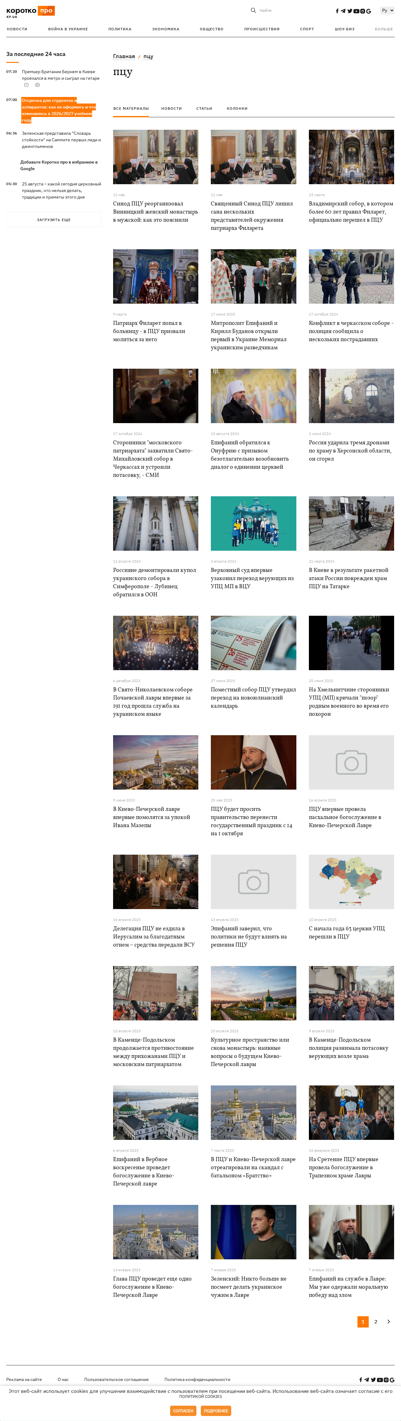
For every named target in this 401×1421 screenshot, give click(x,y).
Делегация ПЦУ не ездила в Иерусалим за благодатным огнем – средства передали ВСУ (154, 937)
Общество (212, 29)
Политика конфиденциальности (197, 1379)
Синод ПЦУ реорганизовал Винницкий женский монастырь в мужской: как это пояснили (155, 212)
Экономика (166, 29)
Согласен (183, 1410)
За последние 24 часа (35, 54)
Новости (17, 29)
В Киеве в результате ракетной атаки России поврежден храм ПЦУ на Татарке (348, 579)
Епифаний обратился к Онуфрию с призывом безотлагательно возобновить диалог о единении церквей (250, 455)
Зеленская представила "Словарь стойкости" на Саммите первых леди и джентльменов (61, 139)
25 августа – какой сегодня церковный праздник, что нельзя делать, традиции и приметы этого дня (61, 190)
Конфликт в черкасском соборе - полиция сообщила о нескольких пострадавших (351, 332)
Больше (384, 29)
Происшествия (262, 29)
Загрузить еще (54, 219)
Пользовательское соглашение (116, 1379)
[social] (337, 10)
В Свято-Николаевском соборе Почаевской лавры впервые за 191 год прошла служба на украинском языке (153, 702)
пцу (148, 56)
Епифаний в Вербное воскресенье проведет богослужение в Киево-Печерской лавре (143, 1172)
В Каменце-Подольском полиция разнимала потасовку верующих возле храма (348, 1048)
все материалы (131, 108)
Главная (124, 56)
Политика (120, 29)
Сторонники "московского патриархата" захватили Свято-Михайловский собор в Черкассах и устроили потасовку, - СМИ (153, 459)
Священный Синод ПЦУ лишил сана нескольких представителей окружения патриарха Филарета (252, 216)
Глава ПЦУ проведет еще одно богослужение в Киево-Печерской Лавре (152, 1287)
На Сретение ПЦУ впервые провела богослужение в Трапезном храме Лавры (343, 1168)
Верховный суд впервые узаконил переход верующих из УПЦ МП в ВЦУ (252, 579)
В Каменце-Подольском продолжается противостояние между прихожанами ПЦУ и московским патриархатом (153, 1052)
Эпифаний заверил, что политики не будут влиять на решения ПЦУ (249, 937)
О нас (63, 1379)
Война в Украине (68, 29)
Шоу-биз (345, 29)
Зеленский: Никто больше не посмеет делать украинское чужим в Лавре (249, 1287)
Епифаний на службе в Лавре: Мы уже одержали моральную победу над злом (348, 1287)
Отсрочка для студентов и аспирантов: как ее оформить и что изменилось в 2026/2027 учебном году (59, 110)
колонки (237, 108)
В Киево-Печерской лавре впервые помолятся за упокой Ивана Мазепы (151, 818)
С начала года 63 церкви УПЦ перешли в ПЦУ (347, 933)
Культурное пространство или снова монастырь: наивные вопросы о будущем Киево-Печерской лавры (250, 1052)
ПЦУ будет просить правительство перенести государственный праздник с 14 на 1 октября (252, 822)
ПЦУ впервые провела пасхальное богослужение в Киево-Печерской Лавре (345, 818)
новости (171, 108)
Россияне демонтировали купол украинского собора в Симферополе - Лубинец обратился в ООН (154, 583)
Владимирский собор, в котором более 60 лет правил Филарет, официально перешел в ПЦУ (351, 212)
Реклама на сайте (24, 1379)
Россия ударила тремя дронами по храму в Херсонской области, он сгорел (350, 451)
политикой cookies (200, 1396)
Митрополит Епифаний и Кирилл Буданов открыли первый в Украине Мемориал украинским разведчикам (249, 336)
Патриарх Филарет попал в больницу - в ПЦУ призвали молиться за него (149, 332)
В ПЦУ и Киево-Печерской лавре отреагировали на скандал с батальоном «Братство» (253, 1168)
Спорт (307, 29)
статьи (204, 108)
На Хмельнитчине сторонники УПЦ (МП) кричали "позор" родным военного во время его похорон (349, 702)
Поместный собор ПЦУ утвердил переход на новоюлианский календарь (253, 698)
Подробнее (216, 1410)
